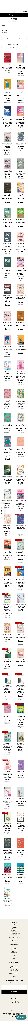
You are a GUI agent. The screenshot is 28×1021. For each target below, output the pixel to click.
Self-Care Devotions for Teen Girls (7, 325)
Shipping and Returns (14, 939)
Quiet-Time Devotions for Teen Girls (20, 479)
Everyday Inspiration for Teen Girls (7, 403)
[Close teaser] (4, 503)
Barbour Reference (14, 973)
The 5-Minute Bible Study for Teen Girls (21, 827)
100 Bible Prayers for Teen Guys (7, 272)
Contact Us (14, 930)
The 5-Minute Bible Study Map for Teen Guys (21, 349)
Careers (14, 928)
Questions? (14, 934)
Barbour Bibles (14, 967)
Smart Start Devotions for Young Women (20, 451)
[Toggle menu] (2, 11)
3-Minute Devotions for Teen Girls (7, 878)
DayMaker (14, 975)
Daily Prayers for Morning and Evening (20, 403)
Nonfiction (4, 32)
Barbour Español (14, 970)
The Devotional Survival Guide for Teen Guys (7, 222)
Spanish (14, 957)
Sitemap (14, 940)
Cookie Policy (14, 931)
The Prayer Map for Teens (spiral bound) (7, 902)
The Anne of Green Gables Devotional (7, 827)
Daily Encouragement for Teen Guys (7, 67)
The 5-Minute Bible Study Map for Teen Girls (7, 375)
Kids (14, 954)
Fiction (14, 951)
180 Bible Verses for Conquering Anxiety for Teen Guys (7, 300)
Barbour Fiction (14, 966)
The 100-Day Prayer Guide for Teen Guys (7, 554)
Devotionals (4, 30)
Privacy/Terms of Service (14, 933)
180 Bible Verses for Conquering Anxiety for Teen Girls (21, 273)
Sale (14, 958)
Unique (21, 773)
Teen (14, 955)
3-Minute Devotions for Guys (20, 878)
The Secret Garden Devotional (20, 746)
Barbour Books (14, 964)
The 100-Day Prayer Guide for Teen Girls (20, 529)
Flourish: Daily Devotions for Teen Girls (7, 427)
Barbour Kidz (14, 969)
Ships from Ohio (15, 15)
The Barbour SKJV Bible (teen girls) (21, 637)
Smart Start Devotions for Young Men (7, 479)
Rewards (14, 936)
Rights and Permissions (14, 937)
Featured (14, 946)
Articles (14, 925)
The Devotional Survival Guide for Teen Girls (21, 222)
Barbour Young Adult (14, 972)
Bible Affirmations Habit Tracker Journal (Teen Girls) (20, 68)
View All (14, 976)
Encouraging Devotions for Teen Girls (20, 299)
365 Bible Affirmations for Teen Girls (20, 173)
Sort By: (9, 47)
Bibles (2, 28)
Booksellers (14, 927)
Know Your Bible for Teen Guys (20, 325)
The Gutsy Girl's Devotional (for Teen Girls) (21, 427)
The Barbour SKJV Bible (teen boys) (7, 663)
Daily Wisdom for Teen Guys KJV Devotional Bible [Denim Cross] (21, 719)
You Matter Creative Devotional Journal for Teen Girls (7, 147)
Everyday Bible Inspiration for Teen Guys (7, 173)
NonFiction (14, 952)
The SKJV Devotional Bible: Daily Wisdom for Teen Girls (20, 95)
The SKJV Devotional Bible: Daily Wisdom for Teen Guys (7, 95)
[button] (14, 38)
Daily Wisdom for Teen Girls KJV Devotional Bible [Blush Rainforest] (7, 747)
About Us (14, 924)
